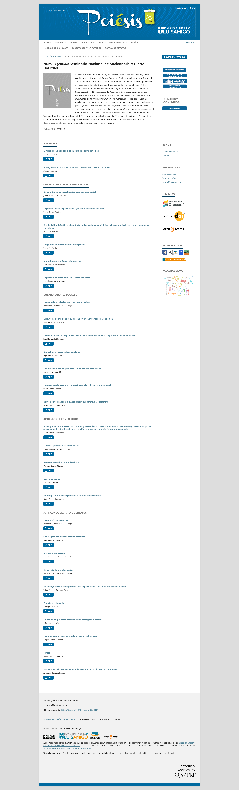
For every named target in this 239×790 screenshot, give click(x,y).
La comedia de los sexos (55, 520)
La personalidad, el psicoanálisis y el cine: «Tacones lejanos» (73, 208)
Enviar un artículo (174, 57)
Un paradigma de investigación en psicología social (69, 192)
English (165, 155)
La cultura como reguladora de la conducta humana (70, 636)
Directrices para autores (86, 48)
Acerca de (87, 42)
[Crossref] (173, 206)
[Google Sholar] (181, 254)
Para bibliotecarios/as (171, 182)
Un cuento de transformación (58, 570)
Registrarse (180, 8)
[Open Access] (173, 231)
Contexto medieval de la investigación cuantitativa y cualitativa (75, 402)
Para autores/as (169, 178)
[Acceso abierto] (112, 738)
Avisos (73, 42)
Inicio (46, 56)
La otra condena (51, 479)
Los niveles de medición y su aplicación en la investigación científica (78, 319)
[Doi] (174, 220)
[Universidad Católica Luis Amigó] (174, 260)
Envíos (134, 42)
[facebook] (164, 254)
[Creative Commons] (49, 738)
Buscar (189, 42)
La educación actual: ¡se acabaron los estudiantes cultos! (72, 368)
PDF (49, 159)
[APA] (186, 254)
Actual (47, 42)
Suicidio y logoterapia (54, 553)
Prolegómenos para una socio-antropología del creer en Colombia (77, 167)
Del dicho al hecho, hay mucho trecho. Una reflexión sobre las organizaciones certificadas (89, 335)
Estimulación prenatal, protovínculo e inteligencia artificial (73, 619)
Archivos (60, 42)
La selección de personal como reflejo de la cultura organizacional (77, 385)
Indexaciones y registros (113, 42)
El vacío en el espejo (53, 603)
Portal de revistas (115, 48)
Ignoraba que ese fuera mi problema (62, 261)
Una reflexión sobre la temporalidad (61, 352)
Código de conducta (56, 48)
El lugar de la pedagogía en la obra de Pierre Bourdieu (71, 151)
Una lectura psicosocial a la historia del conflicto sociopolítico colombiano (80, 669)
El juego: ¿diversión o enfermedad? (61, 446)
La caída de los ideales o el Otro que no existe (66, 302)
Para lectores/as (169, 174)
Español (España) (170, 151)
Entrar (192, 8)
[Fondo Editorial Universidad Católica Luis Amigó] (95, 738)
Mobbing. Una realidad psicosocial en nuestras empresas (72, 495)
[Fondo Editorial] (175, 254)
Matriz (46, 653)
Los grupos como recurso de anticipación (64, 244)
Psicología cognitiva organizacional (61, 462)
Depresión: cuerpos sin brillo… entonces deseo (66, 277)
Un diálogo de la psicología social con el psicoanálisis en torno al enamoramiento (84, 586)
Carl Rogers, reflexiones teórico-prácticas (64, 537)
